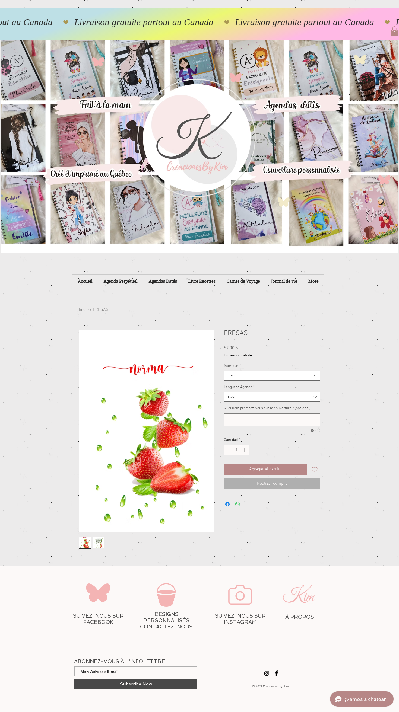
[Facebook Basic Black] (276, 673)
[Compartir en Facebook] (227, 504)
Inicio (84, 309)
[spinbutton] (236, 450)
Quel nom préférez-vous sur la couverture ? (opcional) (267, 408)
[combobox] (272, 376)
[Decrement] (228, 450)
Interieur (232, 366)
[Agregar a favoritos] (314, 469)
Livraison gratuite (238, 355)
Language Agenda (239, 387)
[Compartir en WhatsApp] (238, 504)
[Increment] (244, 450)
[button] (394, 31)
